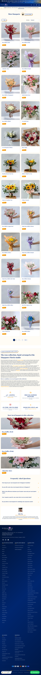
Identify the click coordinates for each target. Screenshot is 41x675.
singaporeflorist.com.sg (9, 670)
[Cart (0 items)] (36, 5)
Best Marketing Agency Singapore (32, 670)
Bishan (3, 551)
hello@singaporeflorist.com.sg (7, 533)
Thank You (4, 651)
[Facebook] (3, 540)
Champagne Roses (31, 553)
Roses (29, 547)
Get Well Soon (4, 649)
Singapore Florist (20, 360)
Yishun (3, 622)
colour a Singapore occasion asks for (19, 365)
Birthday (3, 641)
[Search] (31, 5)
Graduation (4, 639)
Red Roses (29, 559)
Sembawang (4, 596)
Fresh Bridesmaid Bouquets (20, 645)
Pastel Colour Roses (31, 571)
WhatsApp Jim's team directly (29, 518)
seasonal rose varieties (23, 368)
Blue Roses (30, 551)
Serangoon (4, 598)
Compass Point (5, 567)
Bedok (3, 549)
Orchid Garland (30, 604)
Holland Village (5, 573)
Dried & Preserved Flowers (32, 612)
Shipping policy (26, 672)
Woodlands (4, 620)
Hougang (3, 575)
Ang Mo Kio (4, 547)
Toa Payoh (4, 618)
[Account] (34, 5)
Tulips (29, 577)
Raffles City (4, 592)
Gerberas (29, 614)
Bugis (3, 553)
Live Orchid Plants (31, 608)
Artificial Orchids (31, 594)
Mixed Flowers (30, 610)
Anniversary (4, 645)
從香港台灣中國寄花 (18, 549)
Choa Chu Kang (5, 563)
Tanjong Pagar (4, 612)
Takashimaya (4, 606)
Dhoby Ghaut (4, 569)
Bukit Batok (4, 555)
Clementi (3, 565)
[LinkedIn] (8, 540)
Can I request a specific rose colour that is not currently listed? (17, 497)
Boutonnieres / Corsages (19, 643)
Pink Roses (30, 557)
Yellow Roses (30, 565)
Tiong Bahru (4, 616)
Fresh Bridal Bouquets (19, 641)
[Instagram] (6, 540)
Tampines (4, 608)
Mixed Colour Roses (31, 569)
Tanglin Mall (4, 610)
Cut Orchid (30, 606)
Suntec (3, 604)
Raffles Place (4, 594)
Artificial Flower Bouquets (32, 596)
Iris (28, 620)
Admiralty (3, 545)
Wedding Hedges (18, 637)
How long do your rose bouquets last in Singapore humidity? (16, 482)
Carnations (30, 575)
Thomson (3, 614)
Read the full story (20, 518)
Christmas (4, 660)
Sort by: (28, 20)
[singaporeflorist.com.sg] (4, 5)
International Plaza (5, 577)
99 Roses (29, 549)
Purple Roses (30, 555)
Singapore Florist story (5, 386)
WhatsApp (18, 370)
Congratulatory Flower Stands (33, 592)
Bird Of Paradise (31, 616)
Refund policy (20, 672)
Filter (5, 20)
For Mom (3, 637)
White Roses (30, 563)
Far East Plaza (4, 571)
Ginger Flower (30, 618)
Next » (26, 339)
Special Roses (30, 561)
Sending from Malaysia (19, 547)
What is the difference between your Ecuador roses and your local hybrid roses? (19, 492)
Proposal (3, 643)
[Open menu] (39, 5)
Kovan (3, 579)
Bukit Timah (4, 559)
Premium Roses (30, 545)
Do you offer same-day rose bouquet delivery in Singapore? (16, 487)
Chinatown (4, 561)
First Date (4, 647)
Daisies (29, 579)
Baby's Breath (30, 573)
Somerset (4, 602)
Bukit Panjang (4, 557)
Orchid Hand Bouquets (32, 602)
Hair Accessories (18, 639)
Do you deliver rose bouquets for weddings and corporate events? (17, 501)
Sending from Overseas (19, 545)
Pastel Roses (30, 567)
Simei (3, 600)
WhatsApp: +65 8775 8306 (7, 534)
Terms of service (14, 672)
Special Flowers (30, 622)
